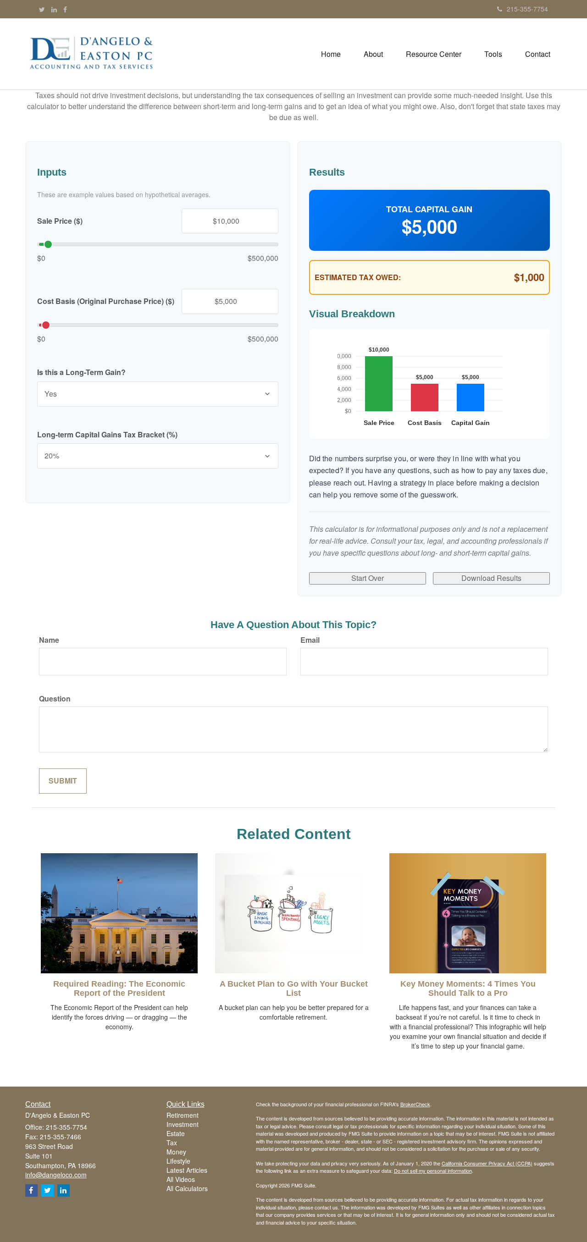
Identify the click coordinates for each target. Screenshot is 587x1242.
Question (55, 699)
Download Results (491, 578)
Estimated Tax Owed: (358, 277)
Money (176, 1151)
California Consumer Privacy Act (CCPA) (487, 1163)
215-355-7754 (527, 8)
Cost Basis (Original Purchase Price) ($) (105, 301)
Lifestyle (178, 1160)
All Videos (180, 1179)
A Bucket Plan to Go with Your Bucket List (294, 988)
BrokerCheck (415, 1104)
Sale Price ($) (60, 221)
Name (49, 640)
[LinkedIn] (54, 9)
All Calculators (187, 1188)
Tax (171, 1142)
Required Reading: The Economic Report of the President (119, 988)
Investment (182, 1124)
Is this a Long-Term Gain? (81, 372)
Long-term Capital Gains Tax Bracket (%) (107, 435)
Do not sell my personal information (433, 1170)
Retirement (182, 1115)
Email (310, 640)
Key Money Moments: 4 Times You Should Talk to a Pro (468, 988)
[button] (373, 54)
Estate (175, 1133)
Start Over (367, 578)
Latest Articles (186, 1170)
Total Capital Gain (429, 209)
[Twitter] (42, 9)
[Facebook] (65, 9)
